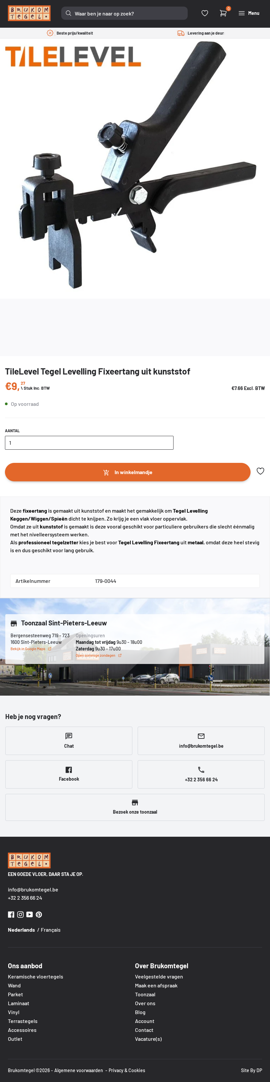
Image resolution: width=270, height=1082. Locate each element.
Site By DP (251, 1070)
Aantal (12, 430)
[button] (260, 471)
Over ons (145, 1003)
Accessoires (22, 1030)
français (51, 929)
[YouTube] (29, 914)
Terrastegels (23, 1021)
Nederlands (21, 929)
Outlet (15, 1039)
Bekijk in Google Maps (28, 648)
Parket (15, 994)
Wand (14, 985)
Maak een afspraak (156, 985)
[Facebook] (11, 914)
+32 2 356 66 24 (25, 897)
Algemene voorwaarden (78, 1070)
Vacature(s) (148, 1039)
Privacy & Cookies (127, 1070)
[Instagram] (20, 914)
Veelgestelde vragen (159, 976)
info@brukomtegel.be (33, 889)
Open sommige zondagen (95, 655)
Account (144, 1021)
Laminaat (18, 1003)
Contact (144, 1030)
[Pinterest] (39, 914)
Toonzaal (145, 994)
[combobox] (124, 13)
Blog (140, 1012)
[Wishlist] (204, 13)
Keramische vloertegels (35, 976)
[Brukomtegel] (29, 13)
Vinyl (13, 1012)
